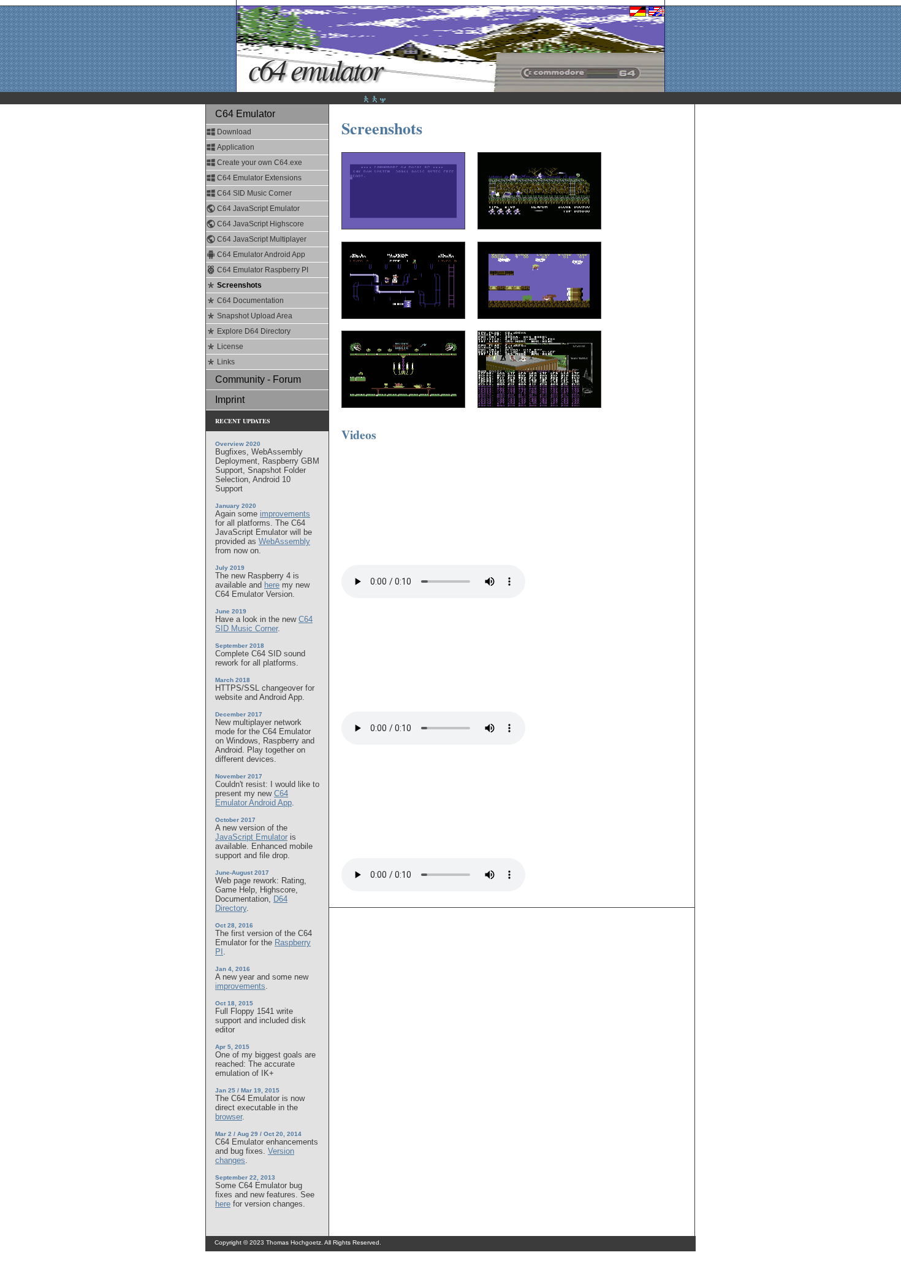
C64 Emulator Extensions (259, 178)
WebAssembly (284, 541)
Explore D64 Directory (254, 331)
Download (234, 132)
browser (228, 1116)
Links (226, 362)
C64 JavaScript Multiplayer (261, 239)
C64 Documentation (250, 300)
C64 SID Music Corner (254, 193)
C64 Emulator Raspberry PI (262, 270)
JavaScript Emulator (251, 837)
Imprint (230, 399)
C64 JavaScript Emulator (258, 208)
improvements (285, 513)
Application (235, 147)
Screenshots (239, 285)
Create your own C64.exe (259, 162)
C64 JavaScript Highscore (260, 224)
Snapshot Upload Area (254, 316)
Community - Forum (258, 379)
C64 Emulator (315, 68)
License (230, 346)
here (271, 584)
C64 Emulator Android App (261, 254)
